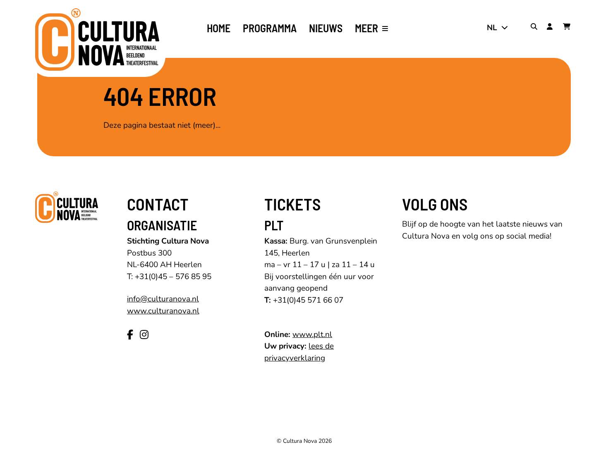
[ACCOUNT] (552, 28)
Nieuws (325, 28)
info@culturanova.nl (163, 299)
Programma (270, 28)
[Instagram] (144, 334)
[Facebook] (130, 334)
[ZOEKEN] (536, 28)
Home (218, 28)
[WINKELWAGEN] (568, 28)
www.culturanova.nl (163, 311)
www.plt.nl (312, 334)
